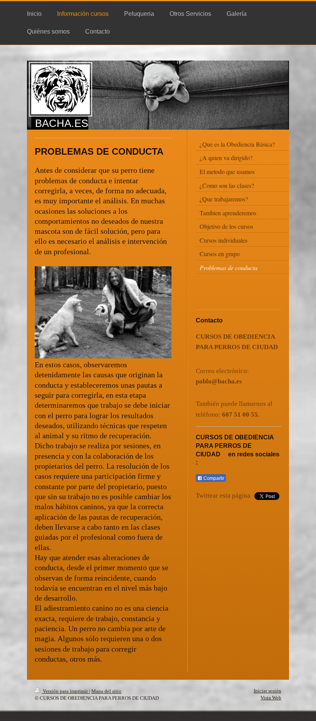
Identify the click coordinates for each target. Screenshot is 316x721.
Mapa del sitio (106, 691)
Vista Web (271, 698)
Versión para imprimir (65, 691)
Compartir (213, 478)
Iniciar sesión (267, 691)
